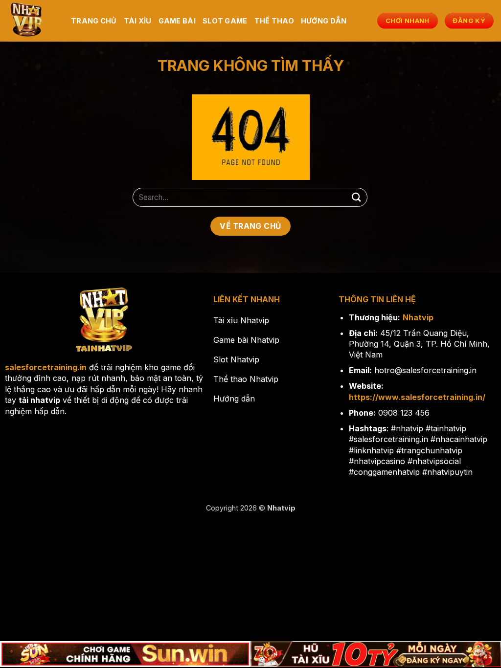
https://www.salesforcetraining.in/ (417, 397)
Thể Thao (274, 21)
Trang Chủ (94, 21)
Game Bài (177, 21)
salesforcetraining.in (46, 367)
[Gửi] (356, 197)
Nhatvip (418, 317)
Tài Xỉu (138, 21)
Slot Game (225, 21)
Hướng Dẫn (324, 21)
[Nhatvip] (31, 21)
